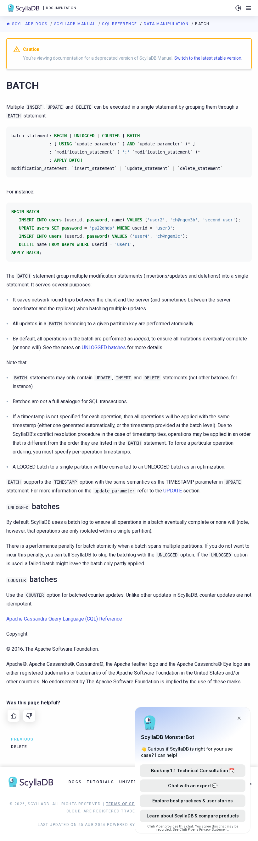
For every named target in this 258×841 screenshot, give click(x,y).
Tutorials (100, 782)
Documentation (61, 8)
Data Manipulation (167, 24)
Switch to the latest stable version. (208, 58)
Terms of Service (127, 804)
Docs (75, 782)
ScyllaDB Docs (30, 24)
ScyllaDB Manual (75, 24)
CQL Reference (120, 24)
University (133, 782)
